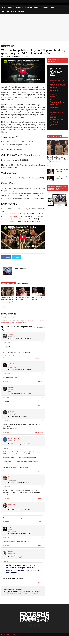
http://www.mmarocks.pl (19, 271)
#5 (42, 448)
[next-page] (5, 306)
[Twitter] (66, 1)
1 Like (41, 582)
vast (9, 527)
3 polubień (40, 358)
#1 (42, 342)
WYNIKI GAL (28, 7)
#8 (42, 537)
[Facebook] (60, 1)
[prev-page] (2, 306)
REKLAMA (21, 11)
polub (41, 381)
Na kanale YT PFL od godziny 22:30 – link (18, 141)
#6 (42, 486)
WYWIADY (46, 7)
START (4, 7)
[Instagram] (63, 1)
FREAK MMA (6, 11)
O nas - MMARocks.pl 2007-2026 (9, 634)
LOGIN (10, 7)
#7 (42, 514)
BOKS (52, 7)
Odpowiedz (6, 358)
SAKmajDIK (11, 411)
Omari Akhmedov (14, 216)
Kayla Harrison (13, 178)
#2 (42, 373)
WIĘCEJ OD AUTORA (22, 283)
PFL (12, 46)
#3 (42, 397)
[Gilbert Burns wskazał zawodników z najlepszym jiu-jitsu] (38, 291)
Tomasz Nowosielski (13, 56)
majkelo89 (11, 364)
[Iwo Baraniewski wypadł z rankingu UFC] (23, 291)
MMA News (12, 43)
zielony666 (11, 504)
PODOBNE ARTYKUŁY (8, 283)
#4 (42, 421)
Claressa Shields (14, 193)
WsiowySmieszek (13, 438)
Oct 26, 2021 (6, 561)
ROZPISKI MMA (18, 7)
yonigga (10, 334)
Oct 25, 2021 (6, 342)
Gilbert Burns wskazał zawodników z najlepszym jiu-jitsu (37, 299)
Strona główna (4, 43)
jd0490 (10, 387)
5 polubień (40, 432)
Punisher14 (11, 477)
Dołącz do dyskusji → (38, 327)
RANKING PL (37, 7)
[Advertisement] (34, 27)
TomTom (10, 551)
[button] (65, 7)
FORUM (13, 11)
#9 (42, 561)
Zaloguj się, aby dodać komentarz (11, 317)
